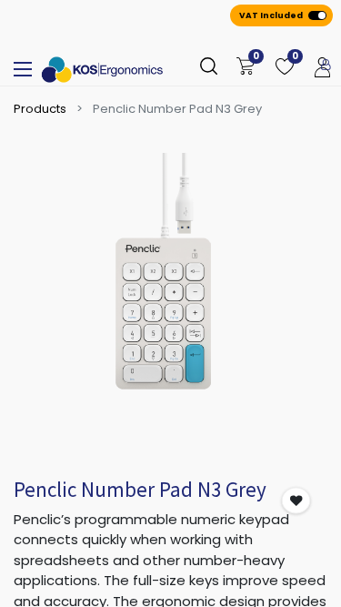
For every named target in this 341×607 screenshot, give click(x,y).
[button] (296, 501)
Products (40, 108)
